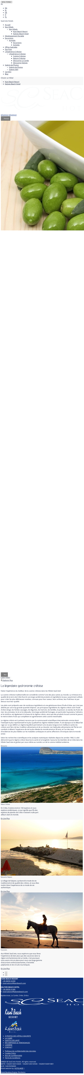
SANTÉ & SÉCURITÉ (12, 1040)
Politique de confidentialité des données (20, 1051)
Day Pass (8, 49)
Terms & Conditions (12, 1058)
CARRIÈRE (8, 1045)
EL (6, 10)
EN (6, 8)
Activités (12, 40)
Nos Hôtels (9, 27)
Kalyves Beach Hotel (21, 34)
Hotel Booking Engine (9, 1072)
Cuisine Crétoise (19, 56)
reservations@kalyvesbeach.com (15, 991)
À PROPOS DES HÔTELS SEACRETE (18, 1036)
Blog (6, 74)
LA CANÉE (8, 1038)
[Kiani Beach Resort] (42, 1013)
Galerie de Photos (12, 65)
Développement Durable (14, 36)
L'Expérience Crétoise (13, 52)
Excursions (9, 38)
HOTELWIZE (18, 1068)
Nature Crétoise (19, 58)
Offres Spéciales (11, 47)
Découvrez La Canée (21, 60)
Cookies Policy (10, 1053)
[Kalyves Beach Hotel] (42, 1027)
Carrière (8, 72)
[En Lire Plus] (42, 802)
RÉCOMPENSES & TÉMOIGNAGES (17, 1043)
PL (6, 17)
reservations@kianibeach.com (14, 983)
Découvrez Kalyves (20, 63)
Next (5, 674)
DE (6, 12)
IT (5, 15)
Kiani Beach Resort (20, 31)
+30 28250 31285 (9, 989)
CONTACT (8, 1047)
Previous (6, 118)
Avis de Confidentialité (13, 1055)
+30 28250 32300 (9, 981)
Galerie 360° (13, 69)
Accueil (7, 25)
